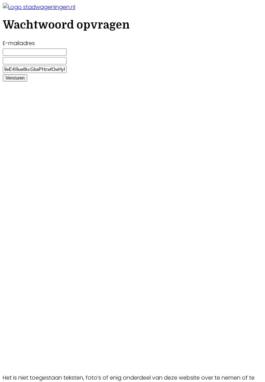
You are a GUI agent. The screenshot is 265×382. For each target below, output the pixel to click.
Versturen (15, 78)
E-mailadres (19, 43)
